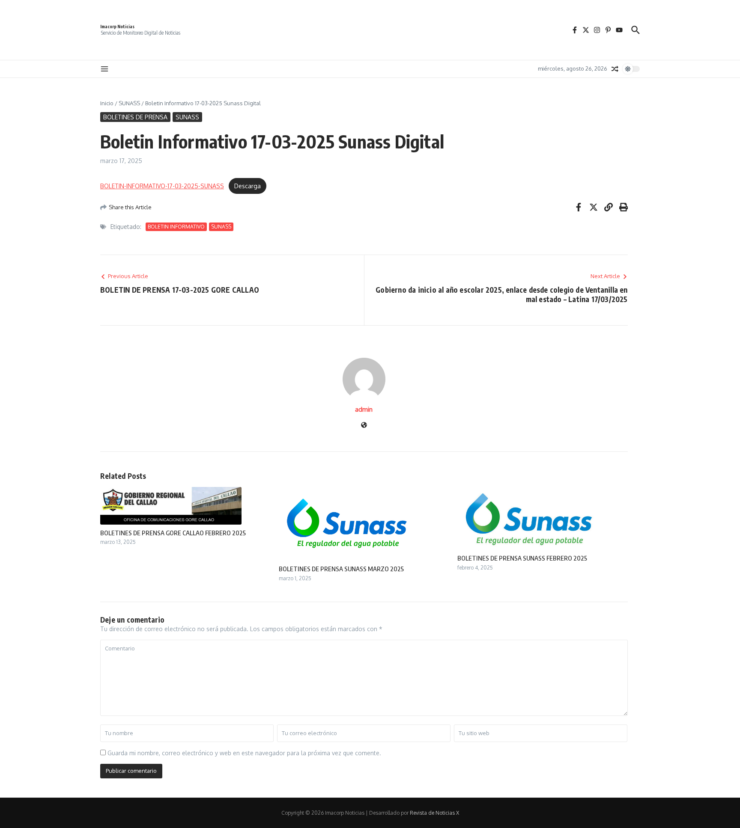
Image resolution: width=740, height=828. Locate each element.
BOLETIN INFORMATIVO (176, 226)
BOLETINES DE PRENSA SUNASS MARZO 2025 (341, 569)
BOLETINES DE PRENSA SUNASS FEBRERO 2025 (522, 558)
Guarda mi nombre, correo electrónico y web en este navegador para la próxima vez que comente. (244, 753)
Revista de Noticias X (434, 813)
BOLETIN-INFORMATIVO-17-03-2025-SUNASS (162, 186)
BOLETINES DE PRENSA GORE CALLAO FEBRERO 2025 (173, 533)
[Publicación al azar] (615, 68)
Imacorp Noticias (117, 26)
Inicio (106, 103)
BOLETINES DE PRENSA (135, 117)
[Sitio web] (364, 425)
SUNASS (129, 103)
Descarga (247, 186)
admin (364, 409)
